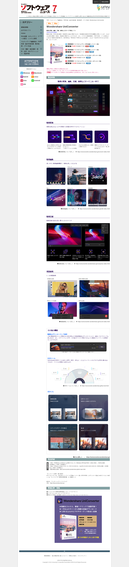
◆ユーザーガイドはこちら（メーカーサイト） (58, 493)
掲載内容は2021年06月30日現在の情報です (98, 16)
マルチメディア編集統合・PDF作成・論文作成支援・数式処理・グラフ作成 (69, 20)
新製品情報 (24, 27)
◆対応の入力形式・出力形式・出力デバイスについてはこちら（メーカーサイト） (67, 495)
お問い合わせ (82, 16)
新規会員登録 (105, 1)
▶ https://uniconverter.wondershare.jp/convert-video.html (93, 151)
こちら (88, 72)
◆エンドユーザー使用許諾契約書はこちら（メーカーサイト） (62, 491)
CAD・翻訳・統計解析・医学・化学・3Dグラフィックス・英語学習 (29, 51)
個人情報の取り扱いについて (59, 555)
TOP (48, 20)
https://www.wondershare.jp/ (57, 483)
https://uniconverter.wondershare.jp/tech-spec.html (72, 469)
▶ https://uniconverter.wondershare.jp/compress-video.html (92, 263)
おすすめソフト (26, 30)
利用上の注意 (72, 555)
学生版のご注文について (54, 16)
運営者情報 (47, 555)
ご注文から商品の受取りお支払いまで (37, 16)
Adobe (23, 33)
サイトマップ (81, 555)
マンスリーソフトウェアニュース (39, 8)
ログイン (96, 1)
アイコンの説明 (74, 16)
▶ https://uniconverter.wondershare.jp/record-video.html (93, 321)
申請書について (65, 16)
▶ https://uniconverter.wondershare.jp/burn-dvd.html (94, 386)
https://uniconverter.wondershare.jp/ (98, 457)
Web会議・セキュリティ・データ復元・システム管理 (30, 37)
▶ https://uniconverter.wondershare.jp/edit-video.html (94, 209)
